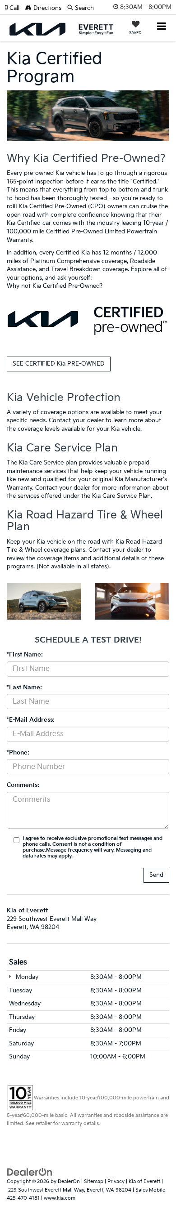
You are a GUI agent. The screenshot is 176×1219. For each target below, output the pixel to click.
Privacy (116, 1181)
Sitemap (93, 1181)
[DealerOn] (30, 1172)
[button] (15, 8)
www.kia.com (59, 1198)
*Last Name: (24, 687)
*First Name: (25, 654)
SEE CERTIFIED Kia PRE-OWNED (59, 363)
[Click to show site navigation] (162, 27)
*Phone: (18, 752)
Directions (46, 8)
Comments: (23, 785)
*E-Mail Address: (31, 719)
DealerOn (69, 1181)
